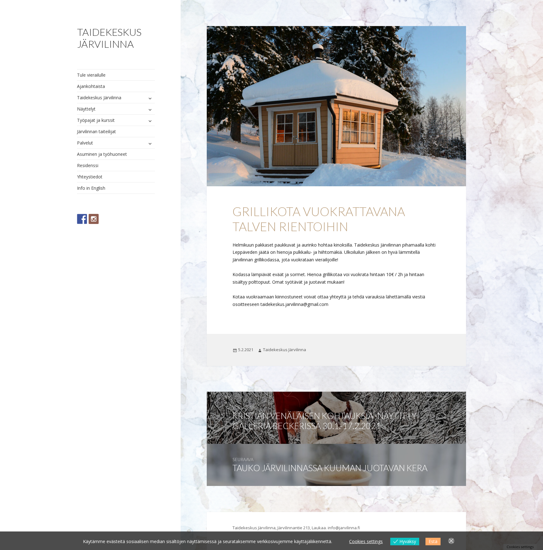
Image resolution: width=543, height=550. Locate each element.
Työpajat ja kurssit (96, 120)
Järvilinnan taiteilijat (96, 131)
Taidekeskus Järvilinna (109, 38)
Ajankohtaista (91, 86)
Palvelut (85, 143)
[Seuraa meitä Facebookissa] (82, 219)
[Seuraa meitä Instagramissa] (94, 219)
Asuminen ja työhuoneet (102, 154)
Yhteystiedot (89, 177)
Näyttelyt (86, 109)
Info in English (91, 188)
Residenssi (87, 165)
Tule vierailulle (91, 75)
